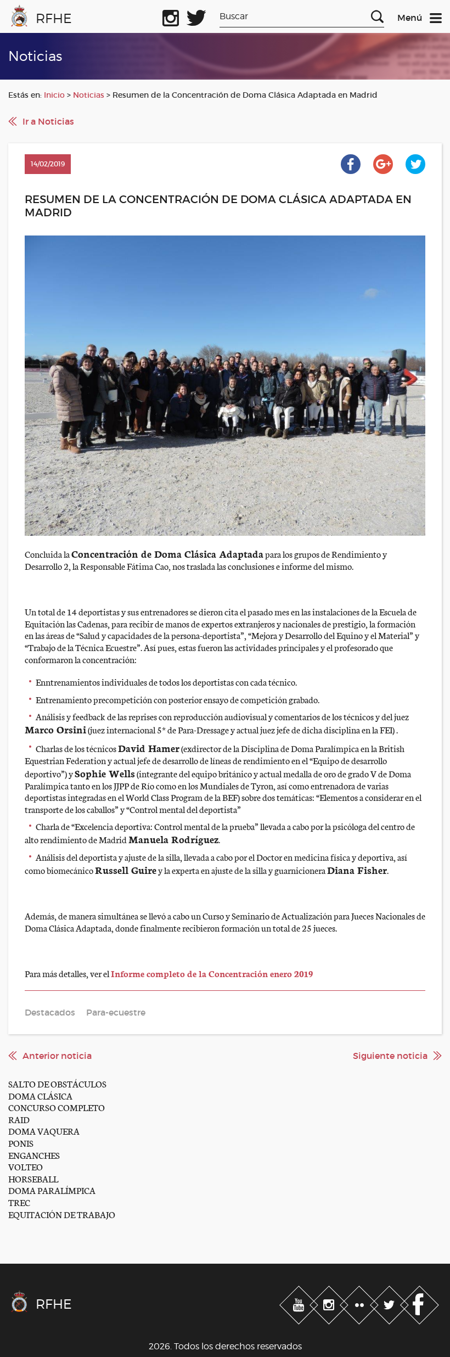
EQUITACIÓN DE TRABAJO (61, 1214)
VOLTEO (25, 1166)
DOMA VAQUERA (44, 1130)
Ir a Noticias (48, 121)
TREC (19, 1202)
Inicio (54, 95)
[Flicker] (360, 1303)
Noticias (88, 95)
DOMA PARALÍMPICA (51, 1190)
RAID (19, 1119)
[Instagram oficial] (170, 15)
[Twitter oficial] (196, 15)
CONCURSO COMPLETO (56, 1107)
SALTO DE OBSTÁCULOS (57, 1083)
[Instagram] (330, 1303)
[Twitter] (390, 1303)
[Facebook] (419, 1303)
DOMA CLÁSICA (40, 1095)
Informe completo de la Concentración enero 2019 (212, 973)
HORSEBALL (33, 1178)
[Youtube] (300, 1303)
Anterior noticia (57, 1055)
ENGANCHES (34, 1154)
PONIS (20, 1142)
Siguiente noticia (390, 1055)
